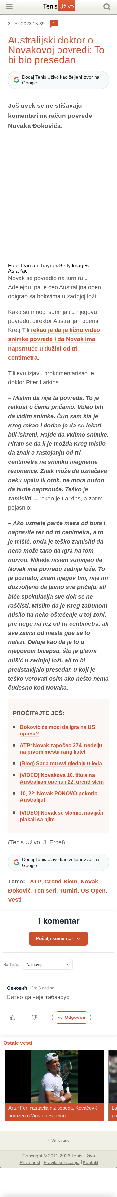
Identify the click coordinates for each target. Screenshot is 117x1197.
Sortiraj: (11, 964)
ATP (35, 881)
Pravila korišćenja (62, 1162)
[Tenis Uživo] (65, 8)
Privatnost (30, 1162)
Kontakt (90, 1162)
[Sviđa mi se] (16, 1017)
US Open (93, 890)
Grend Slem (61, 881)
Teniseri (45, 890)
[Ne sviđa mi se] (38, 1017)
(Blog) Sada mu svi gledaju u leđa (61, 763)
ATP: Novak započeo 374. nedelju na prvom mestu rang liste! (61, 749)
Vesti (15, 899)
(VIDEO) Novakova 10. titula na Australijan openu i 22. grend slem (62, 778)
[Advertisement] (58, 197)
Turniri (68, 890)
